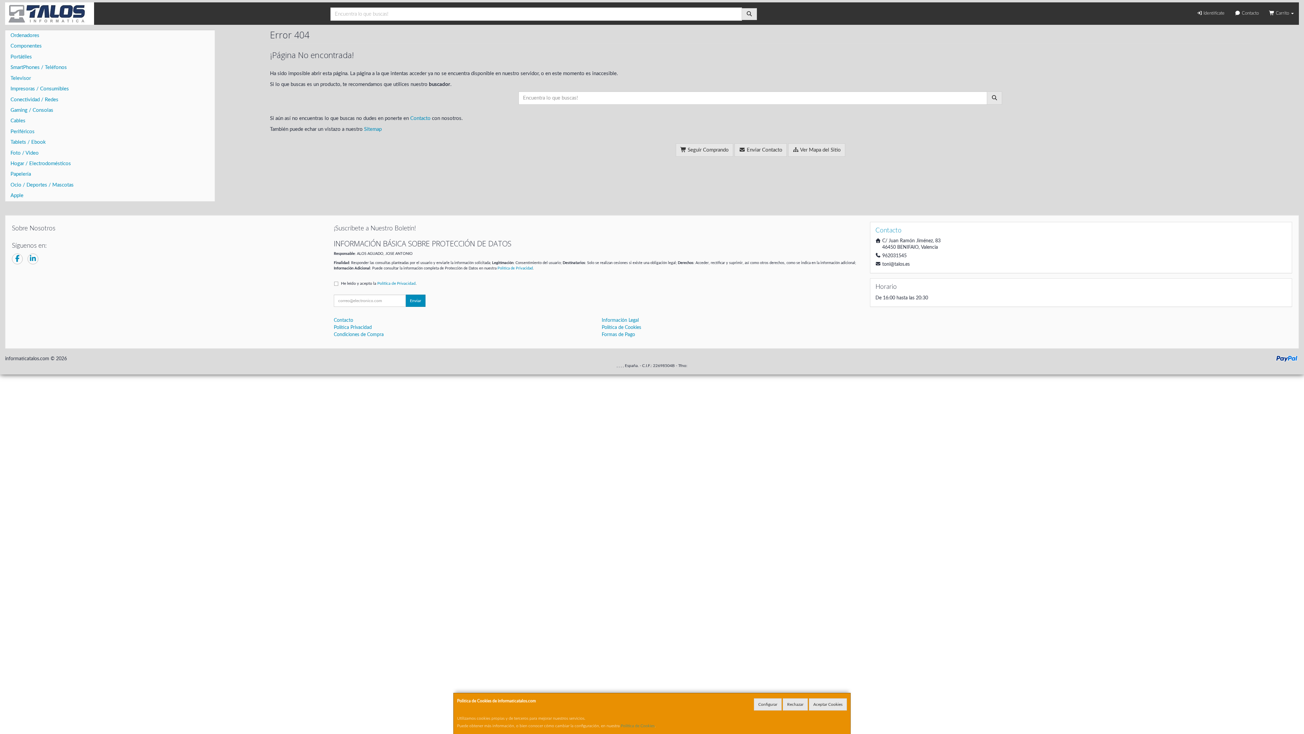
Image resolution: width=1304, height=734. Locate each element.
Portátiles (21, 56)
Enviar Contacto (763, 150)
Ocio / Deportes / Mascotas (42, 185)
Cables (18, 120)
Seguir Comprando (707, 150)
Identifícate (1213, 13)
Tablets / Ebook (28, 142)
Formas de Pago (618, 334)
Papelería (21, 174)
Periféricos (23, 131)
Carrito (1282, 13)
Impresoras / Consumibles (40, 88)
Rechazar (795, 704)
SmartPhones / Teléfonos (39, 67)
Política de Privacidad (515, 268)
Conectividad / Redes (34, 99)
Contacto (1249, 13)
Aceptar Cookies (828, 704)
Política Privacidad (353, 327)
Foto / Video (25, 153)
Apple (17, 195)
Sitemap (373, 129)
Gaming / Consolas (32, 110)
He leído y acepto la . (379, 283)
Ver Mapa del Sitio (820, 150)
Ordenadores (25, 35)
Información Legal (620, 320)
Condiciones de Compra (359, 334)
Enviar (415, 301)
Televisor (21, 78)
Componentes (26, 46)
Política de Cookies (638, 726)
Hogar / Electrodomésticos (41, 163)
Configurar (767, 704)
